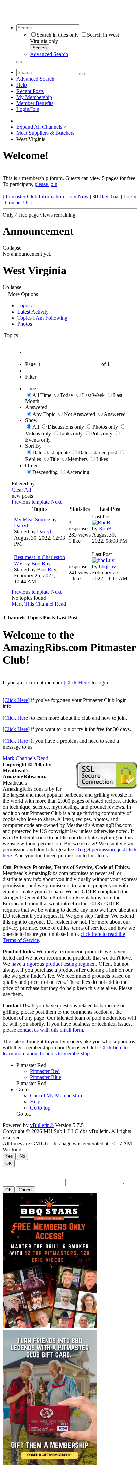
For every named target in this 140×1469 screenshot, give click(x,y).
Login (129, 196)
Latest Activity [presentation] (33, 312)
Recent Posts (30, 91)
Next (56, 502)
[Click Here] (77, 683)
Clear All (21, 490)
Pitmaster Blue (45, 1077)
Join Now (78, 196)
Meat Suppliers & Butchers (45, 133)
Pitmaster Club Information (35, 196)
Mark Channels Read (25, 758)
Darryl (21, 525)
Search (40, 47)
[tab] (76, 306)
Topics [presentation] (24, 305)
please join (46, 184)
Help (21, 85)
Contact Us (17, 202)
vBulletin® (42, 1125)
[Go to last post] (92, 547)
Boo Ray (41, 563)
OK (8, 1163)
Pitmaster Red (31, 1065)
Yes (9, 1156)
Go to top (40, 1108)
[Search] (19, 62)
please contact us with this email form (43, 1030)
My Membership (34, 97)
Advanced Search (49, 54)
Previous (21, 502)
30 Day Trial (106, 196)
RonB (105, 528)
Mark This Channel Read (39, 604)
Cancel (25, 1189)
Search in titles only (58, 35)
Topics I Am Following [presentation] (42, 318)
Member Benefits (34, 103)
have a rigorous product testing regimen (53, 964)
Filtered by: (24, 484)
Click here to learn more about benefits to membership (65, 1050)
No (22, 1156)
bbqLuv (107, 566)
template (41, 502)
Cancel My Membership (56, 1095)
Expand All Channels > (41, 127)
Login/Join (27, 109)
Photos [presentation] (24, 324)
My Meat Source (32, 519)
